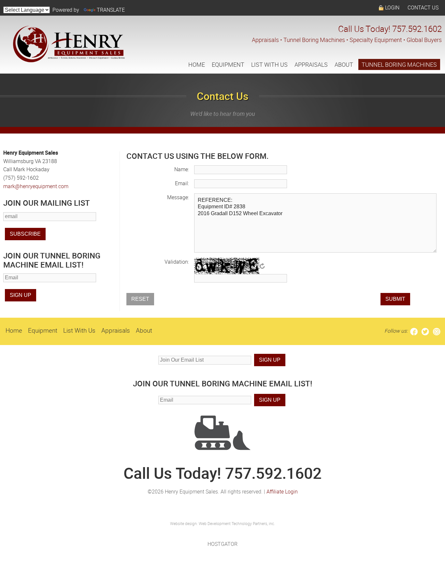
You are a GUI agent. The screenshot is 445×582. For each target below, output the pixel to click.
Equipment (228, 64)
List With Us (269, 64)
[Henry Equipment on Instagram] (437, 331)
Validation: (177, 261)
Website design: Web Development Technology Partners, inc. (222, 523)
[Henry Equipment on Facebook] (414, 331)
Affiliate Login (282, 491)
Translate (111, 9)
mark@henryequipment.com (35, 186)
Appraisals (311, 64)
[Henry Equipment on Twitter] (425, 331)
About (344, 64)
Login (392, 7)
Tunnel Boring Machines (399, 64)
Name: (181, 169)
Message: (178, 197)
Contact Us (423, 7)
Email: (182, 183)
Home (196, 64)
